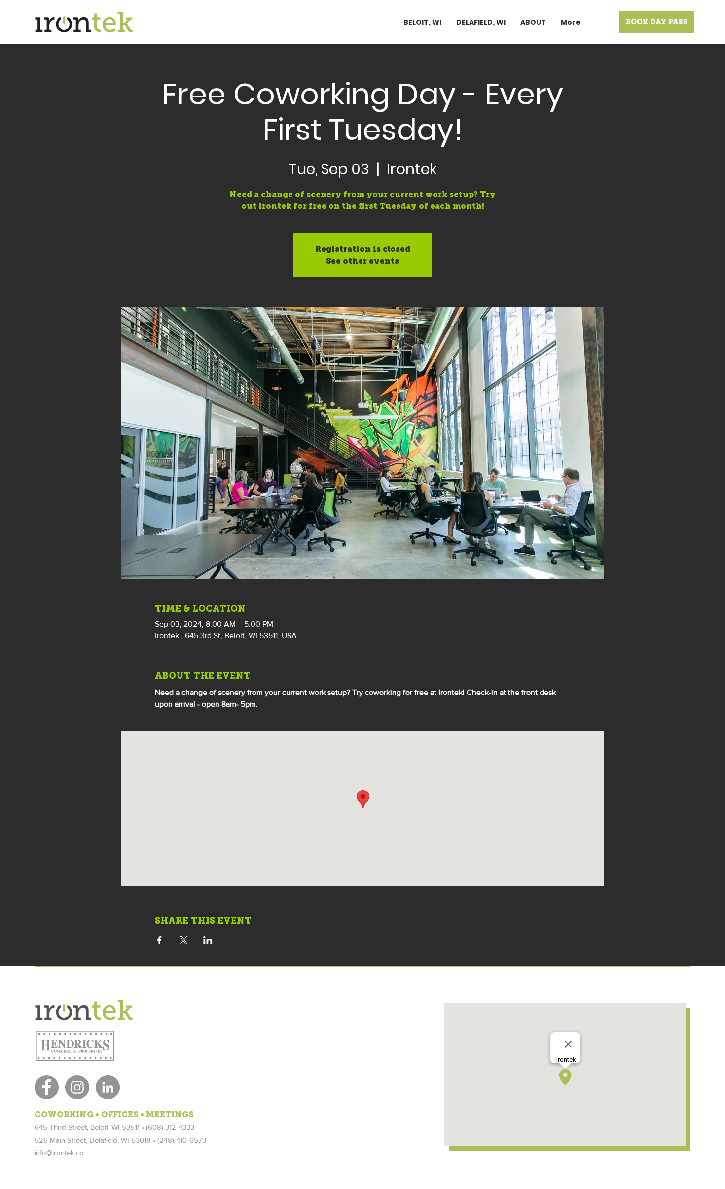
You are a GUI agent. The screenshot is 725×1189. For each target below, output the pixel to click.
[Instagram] (77, 1087)
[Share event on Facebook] (159, 940)
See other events (362, 260)
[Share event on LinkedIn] (208, 940)
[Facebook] (47, 1087)
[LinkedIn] (108, 1087)
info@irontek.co (59, 1152)
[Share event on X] (183, 940)
